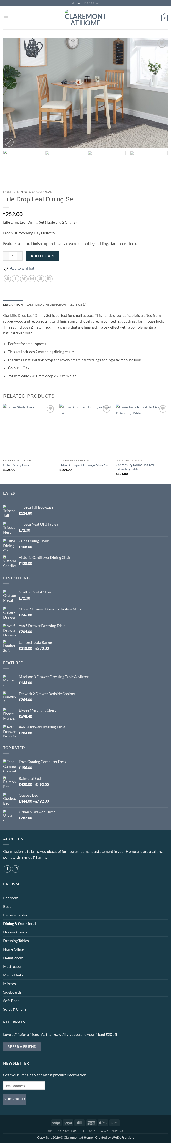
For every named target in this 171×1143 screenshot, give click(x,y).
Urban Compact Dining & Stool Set (84, 465)
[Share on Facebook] (15, 278)
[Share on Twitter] (24, 278)
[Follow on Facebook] (7, 869)
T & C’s (103, 1130)
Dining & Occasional (34, 191)
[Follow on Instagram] (15, 869)
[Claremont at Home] (85, 18)
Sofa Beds (11, 1001)
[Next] (159, 93)
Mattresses (12, 966)
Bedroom (10, 898)
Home (8, 191)
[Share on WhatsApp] (7, 278)
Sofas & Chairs (15, 1009)
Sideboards (12, 992)
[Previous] (11, 93)
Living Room (13, 958)
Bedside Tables (15, 915)
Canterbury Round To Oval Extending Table (135, 467)
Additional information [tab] (46, 304)
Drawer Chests (15, 932)
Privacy (117, 1130)
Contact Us (67, 1130)
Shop (51, 1130)
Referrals (88, 1130)
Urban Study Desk (16, 465)
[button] (6, 17)
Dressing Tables (16, 940)
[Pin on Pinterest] (40, 278)
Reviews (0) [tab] (77, 304)
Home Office (13, 949)
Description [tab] (13, 304)
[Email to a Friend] (32, 278)
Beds (7, 906)
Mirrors (9, 983)
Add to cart (43, 256)
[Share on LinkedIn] (48, 278)
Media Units (13, 975)
